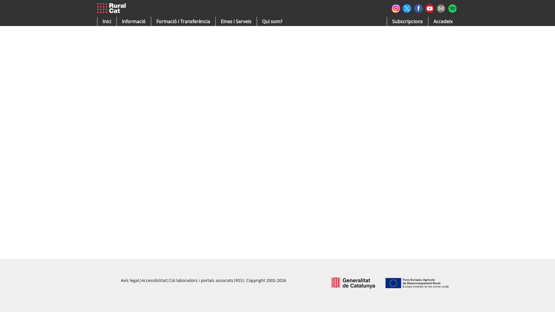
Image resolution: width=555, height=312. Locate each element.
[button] (106, 21)
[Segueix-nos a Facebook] (418, 7)
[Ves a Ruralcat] (112, 8)
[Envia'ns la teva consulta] (440, 7)
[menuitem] (183, 21)
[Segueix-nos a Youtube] (429, 8)
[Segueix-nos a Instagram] (395, 7)
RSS (239, 280)
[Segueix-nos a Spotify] (452, 7)
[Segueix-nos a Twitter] (407, 7)
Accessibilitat (154, 280)
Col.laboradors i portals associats (201, 280)
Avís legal (130, 280)
